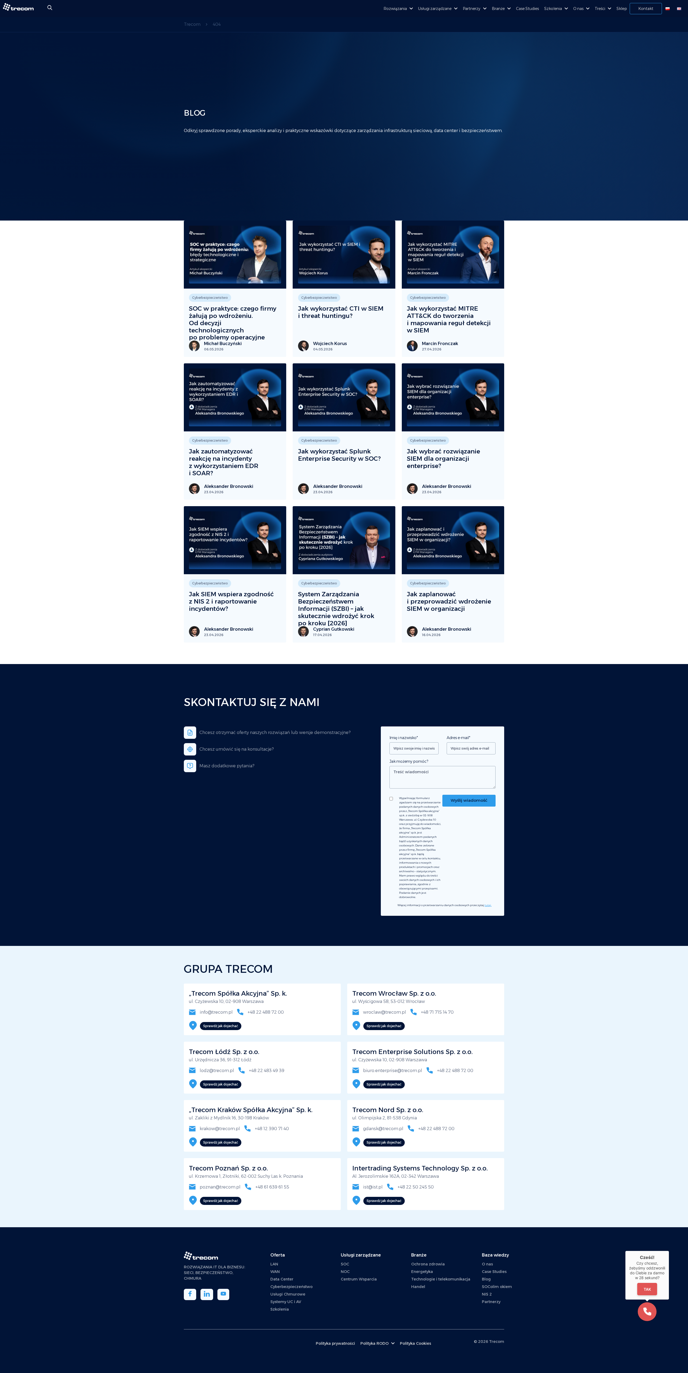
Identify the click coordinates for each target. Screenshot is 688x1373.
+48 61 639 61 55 (271, 1187)
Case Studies (527, 8)
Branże (498, 8)
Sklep (622, 8)
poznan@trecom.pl (220, 1187)
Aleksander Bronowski (228, 486)
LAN (274, 1264)
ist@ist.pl (372, 1187)
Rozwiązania (395, 8)
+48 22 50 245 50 (415, 1187)
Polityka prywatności (335, 1343)
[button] (647, 1311)
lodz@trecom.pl (216, 1070)
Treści (600, 8)
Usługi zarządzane (435, 8)
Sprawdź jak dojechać (220, 1026)
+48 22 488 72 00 (265, 1012)
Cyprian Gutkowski (333, 629)
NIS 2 (487, 1294)
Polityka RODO (374, 1343)
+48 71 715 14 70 (437, 1012)
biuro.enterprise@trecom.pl (392, 1070)
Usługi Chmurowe (287, 1294)
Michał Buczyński (223, 343)
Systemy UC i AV (285, 1301)
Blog (486, 1279)
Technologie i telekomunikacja (440, 1279)
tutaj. (488, 905)
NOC (345, 1271)
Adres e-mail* (458, 737)
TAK (647, 1289)
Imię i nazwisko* (403, 737)
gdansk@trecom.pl (382, 1128)
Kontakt (645, 8)
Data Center (281, 1279)
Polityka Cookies (415, 1343)
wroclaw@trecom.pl (384, 1012)
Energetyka (422, 1271)
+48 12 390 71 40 (271, 1128)
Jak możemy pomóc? (408, 761)
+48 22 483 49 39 (266, 1070)
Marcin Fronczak (440, 343)
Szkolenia (553, 8)
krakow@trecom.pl (219, 1128)
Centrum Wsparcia (359, 1279)
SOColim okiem (497, 1286)
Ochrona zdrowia (428, 1264)
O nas (578, 8)
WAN (275, 1271)
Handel (418, 1286)
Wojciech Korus (330, 343)
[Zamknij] (668, 1250)
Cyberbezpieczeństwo (291, 1286)
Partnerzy (471, 8)
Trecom (496, 1341)
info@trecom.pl (216, 1012)
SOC (345, 1264)
